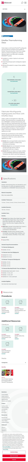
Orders (3, 403)
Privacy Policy (5, 449)
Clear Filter (4, 366)
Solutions (4, 392)
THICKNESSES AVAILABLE (14, 79)
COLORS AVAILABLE (14, 103)
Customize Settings (14, 452)
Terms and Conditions (6, 446)
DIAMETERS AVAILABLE (14, 91)
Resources (4, 415)
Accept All (14, 459)
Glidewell (4, 425)
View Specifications (14, 81)
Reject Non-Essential (14, 455)
